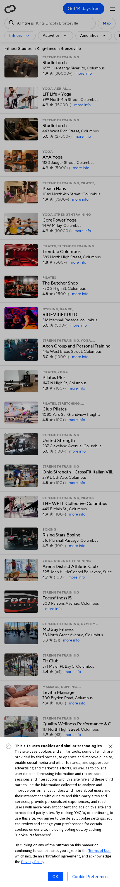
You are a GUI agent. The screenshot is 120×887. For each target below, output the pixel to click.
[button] (110, 746)
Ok (55, 876)
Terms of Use (99, 850)
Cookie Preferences (90, 876)
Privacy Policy (32, 861)
